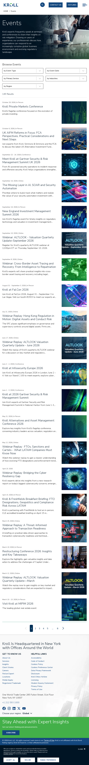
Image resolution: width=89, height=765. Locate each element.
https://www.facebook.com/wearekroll (4, 708)
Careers (5, 670)
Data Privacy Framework (41, 670)
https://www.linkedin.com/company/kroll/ (14, 708)
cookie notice (8, 754)
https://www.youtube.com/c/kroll (24, 708)
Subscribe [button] (11, 733)
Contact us (55, 5)
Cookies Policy (37, 664)
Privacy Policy (36, 686)
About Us (6, 658)
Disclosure (35, 674)
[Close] (85, 749)
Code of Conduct (37, 661)
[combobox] (27, 713)
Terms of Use (36, 689)
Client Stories (8, 667)
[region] (44, 755)
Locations (6, 677)
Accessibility (36, 658)
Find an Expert (8, 674)
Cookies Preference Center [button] (42, 667)
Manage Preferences (48, 760)
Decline (28, 760)
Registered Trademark (11, 683)
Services (5, 661)
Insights (5, 664)
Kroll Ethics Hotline (39, 677)
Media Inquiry (7, 680)
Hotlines (72, 5)
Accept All (10, 760)
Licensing (34, 680)
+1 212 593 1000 (10, 702)
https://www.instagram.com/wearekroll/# (9, 708)
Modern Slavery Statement (42, 683)
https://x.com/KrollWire (18, 708)
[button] (42, 4)
